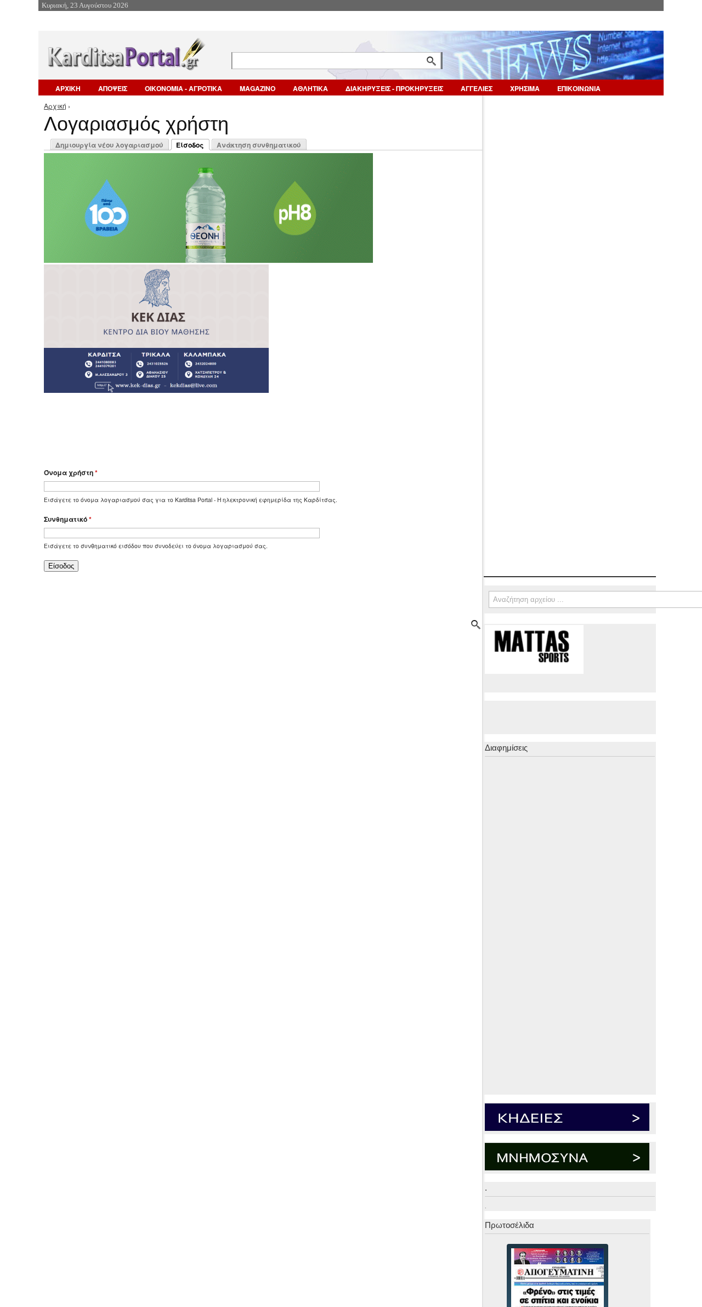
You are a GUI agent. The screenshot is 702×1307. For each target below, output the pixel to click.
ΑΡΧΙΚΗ (68, 88)
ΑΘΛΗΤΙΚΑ (310, 88)
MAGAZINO (257, 88)
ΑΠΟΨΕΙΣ (112, 88)
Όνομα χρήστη (71, 472)
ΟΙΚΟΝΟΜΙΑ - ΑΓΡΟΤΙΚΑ (183, 88)
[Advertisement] (238, 425)
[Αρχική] (126, 52)
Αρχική (55, 105)
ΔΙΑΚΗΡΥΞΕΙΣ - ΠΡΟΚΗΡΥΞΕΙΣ (394, 88)
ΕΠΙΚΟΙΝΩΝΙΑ (579, 88)
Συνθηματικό (68, 519)
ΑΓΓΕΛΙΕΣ (476, 88)
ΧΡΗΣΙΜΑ (525, 88)
